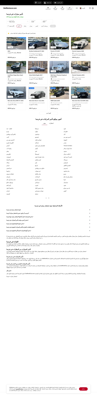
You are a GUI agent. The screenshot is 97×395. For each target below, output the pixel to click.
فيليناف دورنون (10, 174)
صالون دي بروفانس (39, 168)
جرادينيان (66, 182)
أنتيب (7, 137)
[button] (77, 8)
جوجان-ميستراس (39, 191)
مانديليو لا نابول (9, 188)
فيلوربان (66, 131)
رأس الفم (8, 185)
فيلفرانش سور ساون (40, 145)
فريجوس (66, 162)
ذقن (36, 151)
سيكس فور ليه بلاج (68, 176)
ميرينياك (66, 159)
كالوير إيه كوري (10, 142)
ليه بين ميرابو (67, 188)
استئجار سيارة (14, 276)
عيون (65, 185)
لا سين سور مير (67, 137)
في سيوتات (37, 171)
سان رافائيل (38, 174)
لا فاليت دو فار (67, 154)
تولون (36, 131)
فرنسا (7, 276)
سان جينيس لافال (39, 188)
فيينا (65, 179)
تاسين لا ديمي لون (68, 157)
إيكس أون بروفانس (10, 134)
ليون (65, 128)
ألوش (65, 191)
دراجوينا (8, 171)
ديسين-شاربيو (38, 179)
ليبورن (36, 185)
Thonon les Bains (68, 145)
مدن (45, 123)
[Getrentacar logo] (10, 8)
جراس (8, 165)
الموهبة (65, 140)
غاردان (8, 191)
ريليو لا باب (9, 148)
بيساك (7, 162)
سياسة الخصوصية (19, 389)
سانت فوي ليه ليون (39, 157)
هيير (36, 162)
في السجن (8, 168)
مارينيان (8, 176)
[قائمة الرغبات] (89, 8)
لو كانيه (36, 142)
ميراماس (37, 182)
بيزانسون (37, 134)
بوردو (7, 131)
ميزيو (65, 174)
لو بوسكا (37, 154)
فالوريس (8, 154)
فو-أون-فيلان (38, 140)
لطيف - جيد (9, 128)
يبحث (53, 26)
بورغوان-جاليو (9, 182)
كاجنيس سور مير (10, 140)
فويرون (8, 193)
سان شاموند (66, 171)
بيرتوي (36, 193)
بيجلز (7, 151)
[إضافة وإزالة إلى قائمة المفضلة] (24, 38)
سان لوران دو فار (68, 148)
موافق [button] (83, 388)
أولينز (36, 148)
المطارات (51, 123)
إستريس (66, 168)
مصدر (65, 142)
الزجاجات (37, 176)
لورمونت (8, 157)
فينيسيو (37, 137)
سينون (65, 151)
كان (64, 134)
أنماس (7, 145)
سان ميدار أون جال (10, 179)
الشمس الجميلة (10, 159)
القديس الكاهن (67, 165)
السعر (37, 26)
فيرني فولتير (38, 159)
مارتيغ (36, 165)
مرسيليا (37, 128)
